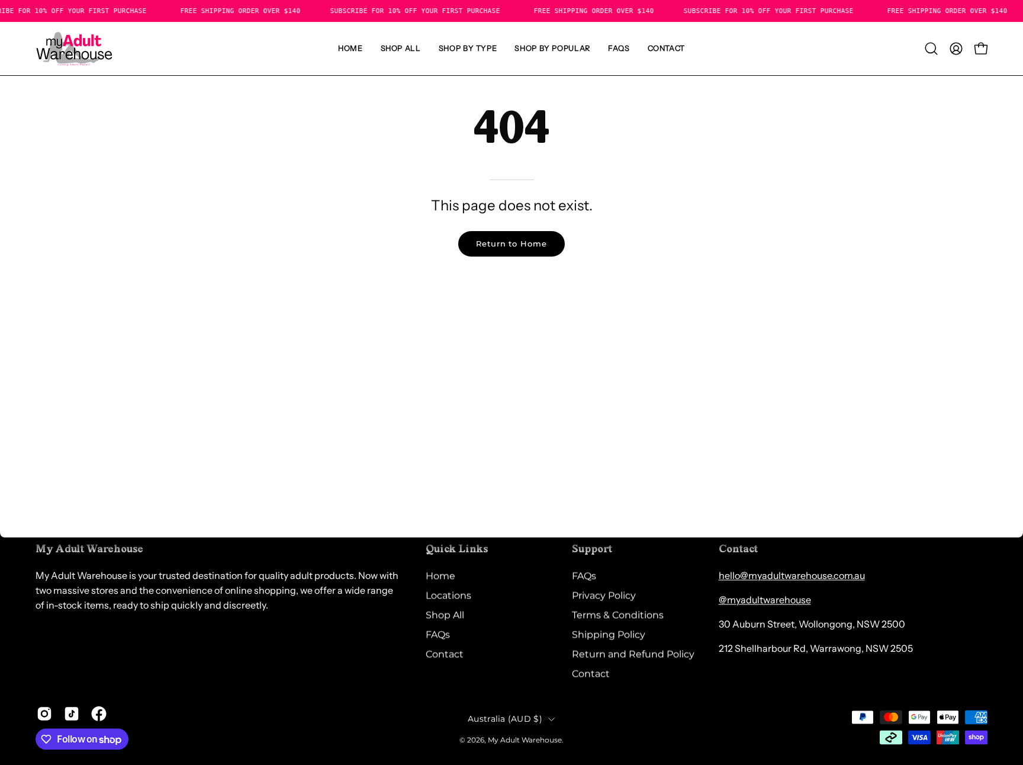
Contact (445, 654)
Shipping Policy (608, 634)
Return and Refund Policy (633, 654)
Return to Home (511, 243)
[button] (468, 48)
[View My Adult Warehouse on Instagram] (44, 713)
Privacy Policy (604, 595)
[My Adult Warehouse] (74, 48)
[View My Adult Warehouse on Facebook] (99, 713)
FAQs (438, 634)
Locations (448, 595)
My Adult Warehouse (525, 739)
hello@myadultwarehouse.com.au (792, 575)
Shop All (445, 614)
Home (440, 575)
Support (592, 550)
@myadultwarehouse (765, 600)
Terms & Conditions (618, 614)
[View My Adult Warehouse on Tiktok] (72, 713)
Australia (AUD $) (505, 718)
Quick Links (457, 550)
